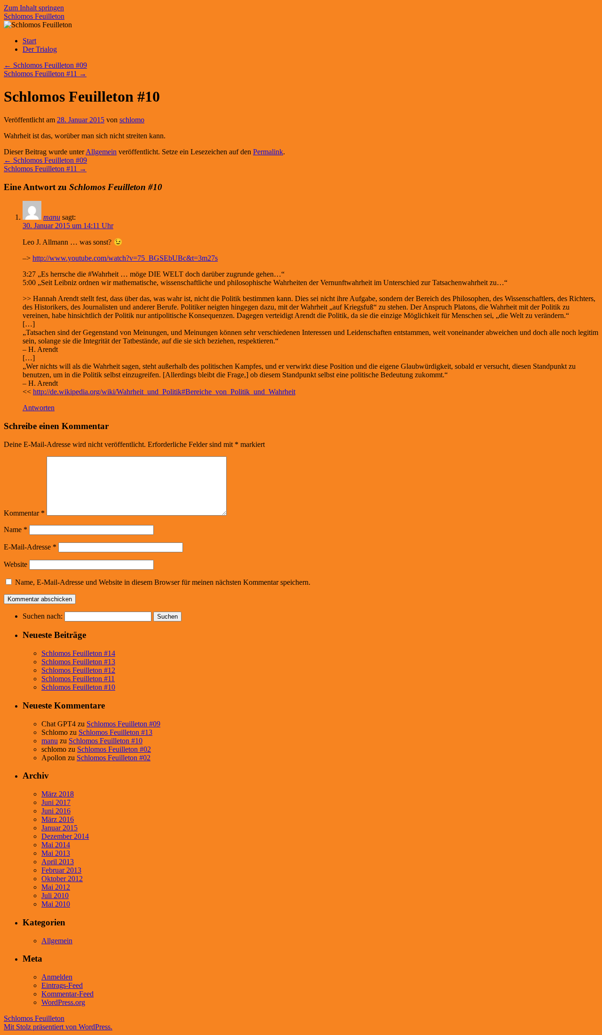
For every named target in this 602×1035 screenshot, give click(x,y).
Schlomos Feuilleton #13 (78, 662)
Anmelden (56, 977)
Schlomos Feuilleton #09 (45, 65)
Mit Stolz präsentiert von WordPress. (58, 1027)
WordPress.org (63, 1002)
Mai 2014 (55, 845)
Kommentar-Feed (67, 994)
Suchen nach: (43, 616)
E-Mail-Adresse (30, 547)
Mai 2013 (55, 853)
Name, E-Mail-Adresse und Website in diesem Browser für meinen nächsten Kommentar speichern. (162, 582)
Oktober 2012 (62, 879)
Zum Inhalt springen (34, 8)
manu (51, 217)
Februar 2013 (61, 870)
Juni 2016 (56, 811)
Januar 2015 (59, 828)
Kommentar (24, 513)
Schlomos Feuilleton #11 (45, 74)
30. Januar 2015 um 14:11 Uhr (68, 226)
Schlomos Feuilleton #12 (78, 670)
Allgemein (101, 152)
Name (15, 529)
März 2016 (57, 819)
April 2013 (57, 862)
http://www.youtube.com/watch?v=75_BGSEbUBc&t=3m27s (125, 258)
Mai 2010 (55, 904)
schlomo (131, 120)
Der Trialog (40, 49)
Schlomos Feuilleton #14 (78, 653)
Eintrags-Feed (62, 985)
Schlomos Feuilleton (34, 16)
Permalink (268, 152)
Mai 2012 (55, 887)
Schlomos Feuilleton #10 (78, 687)
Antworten (39, 408)
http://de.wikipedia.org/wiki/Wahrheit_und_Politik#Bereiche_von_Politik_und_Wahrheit (164, 392)
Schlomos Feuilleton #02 (114, 749)
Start (29, 41)
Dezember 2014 (65, 836)
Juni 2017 (56, 802)
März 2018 (57, 794)
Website (15, 564)
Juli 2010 (55, 896)
